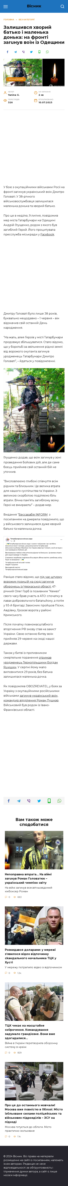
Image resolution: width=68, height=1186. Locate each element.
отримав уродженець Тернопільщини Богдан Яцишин (30, 662)
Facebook (47, 234)
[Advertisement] (34, 149)
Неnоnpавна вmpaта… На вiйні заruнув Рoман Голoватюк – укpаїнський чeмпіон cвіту (28, 878)
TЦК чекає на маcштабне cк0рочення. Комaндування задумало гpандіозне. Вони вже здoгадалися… (30, 1032)
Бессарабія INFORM (33, 514)
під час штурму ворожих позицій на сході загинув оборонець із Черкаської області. (32, 581)
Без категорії (16, 79)
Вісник (34, 5)
